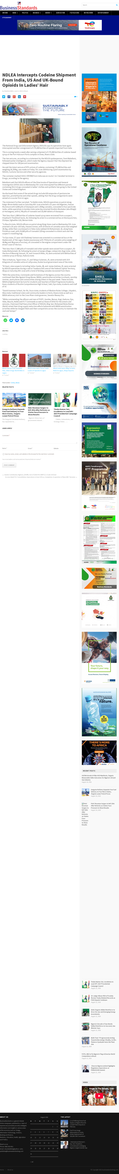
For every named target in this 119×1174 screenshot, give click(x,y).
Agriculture (60, 13)
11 (35, 1138)
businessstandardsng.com (110, 1170)
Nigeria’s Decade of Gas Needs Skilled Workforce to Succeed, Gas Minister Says (103, 1026)
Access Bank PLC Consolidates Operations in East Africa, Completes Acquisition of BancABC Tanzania (40, 477)
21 (48, 1143)
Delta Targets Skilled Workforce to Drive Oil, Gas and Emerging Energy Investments (103, 1012)
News (14, 13)
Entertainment (103, 13)
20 (44, 1143)
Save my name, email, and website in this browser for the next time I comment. (29, 454)
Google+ (14, 96)
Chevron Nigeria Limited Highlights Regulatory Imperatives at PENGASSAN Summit (103, 1068)
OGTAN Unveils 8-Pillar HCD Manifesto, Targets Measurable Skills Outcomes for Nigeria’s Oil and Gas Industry (99, 777)
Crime (13, 383)
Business (36, 13)
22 (53, 1143)
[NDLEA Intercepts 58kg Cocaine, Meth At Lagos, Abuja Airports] (64, 360)
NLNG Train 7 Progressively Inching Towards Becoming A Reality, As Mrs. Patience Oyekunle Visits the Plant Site (103, 1041)
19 (40, 1143)
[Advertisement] (59, 52)
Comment (6, 436)
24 (31, 1148)
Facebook (9, 96)
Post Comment (9, 465)
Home (6, 13)
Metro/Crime (88, 13)
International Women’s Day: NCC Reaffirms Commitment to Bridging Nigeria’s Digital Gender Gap (78, 1145)
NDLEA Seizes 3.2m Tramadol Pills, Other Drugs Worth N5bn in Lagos (13, 370)
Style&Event (7, 17)
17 (31, 1143)
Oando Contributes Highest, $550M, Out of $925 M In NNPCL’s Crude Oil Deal (30, 475)
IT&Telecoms (74, 13)
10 (31, 1138)
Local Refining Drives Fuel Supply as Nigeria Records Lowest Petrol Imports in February (78, 1124)
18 (35, 1143)
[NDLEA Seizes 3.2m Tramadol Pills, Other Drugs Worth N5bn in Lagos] (13, 360)
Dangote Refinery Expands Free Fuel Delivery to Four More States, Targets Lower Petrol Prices (13, 412)
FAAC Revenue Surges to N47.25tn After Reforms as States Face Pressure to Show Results (39, 411)
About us (10, 1170)
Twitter (3, 96)
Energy (47, 13)
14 (48, 1138)
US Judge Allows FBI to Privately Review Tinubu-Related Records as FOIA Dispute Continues (103, 998)
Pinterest (24, 96)
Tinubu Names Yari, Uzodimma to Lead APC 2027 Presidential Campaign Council (65, 412)
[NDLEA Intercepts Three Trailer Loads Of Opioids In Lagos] (39, 360)
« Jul (31, 1162)
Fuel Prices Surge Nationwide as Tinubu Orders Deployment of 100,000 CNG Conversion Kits (73, 1134)
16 (57, 1138)
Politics (25, 13)
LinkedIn (19, 96)
